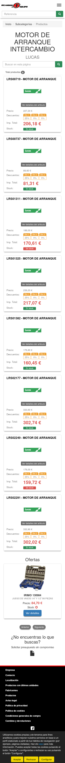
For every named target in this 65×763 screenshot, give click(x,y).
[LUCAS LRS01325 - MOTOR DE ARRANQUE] (32, 271)
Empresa (10, 669)
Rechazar (31, 759)
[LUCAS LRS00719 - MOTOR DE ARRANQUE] (32, 91)
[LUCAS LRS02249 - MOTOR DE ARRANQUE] (32, 450)
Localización (11, 680)
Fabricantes (11, 690)
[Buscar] (59, 14)
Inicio (8, 24)
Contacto (10, 675)
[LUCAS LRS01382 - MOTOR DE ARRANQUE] (32, 330)
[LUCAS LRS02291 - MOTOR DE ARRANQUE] (32, 510)
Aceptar (17, 759)
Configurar (46, 759)
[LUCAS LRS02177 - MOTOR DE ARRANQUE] (32, 390)
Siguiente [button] (39, 627)
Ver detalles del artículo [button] (33, 104)
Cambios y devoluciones (18, 720)
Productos (10, 695)
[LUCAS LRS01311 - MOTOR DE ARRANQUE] (32, 211)
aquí (41, 743)
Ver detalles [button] (32, 613)
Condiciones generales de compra (23, 715)
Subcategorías (23, 24)
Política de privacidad (16, 705)
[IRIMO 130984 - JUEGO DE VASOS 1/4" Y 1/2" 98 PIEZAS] (32, 578)
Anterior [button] (25, 627)
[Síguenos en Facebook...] (32, 728)
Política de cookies (15, 710)
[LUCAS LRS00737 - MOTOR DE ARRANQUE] (32, 151)
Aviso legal (11, 700)
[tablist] (32, 597)
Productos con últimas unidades (21, 685)
